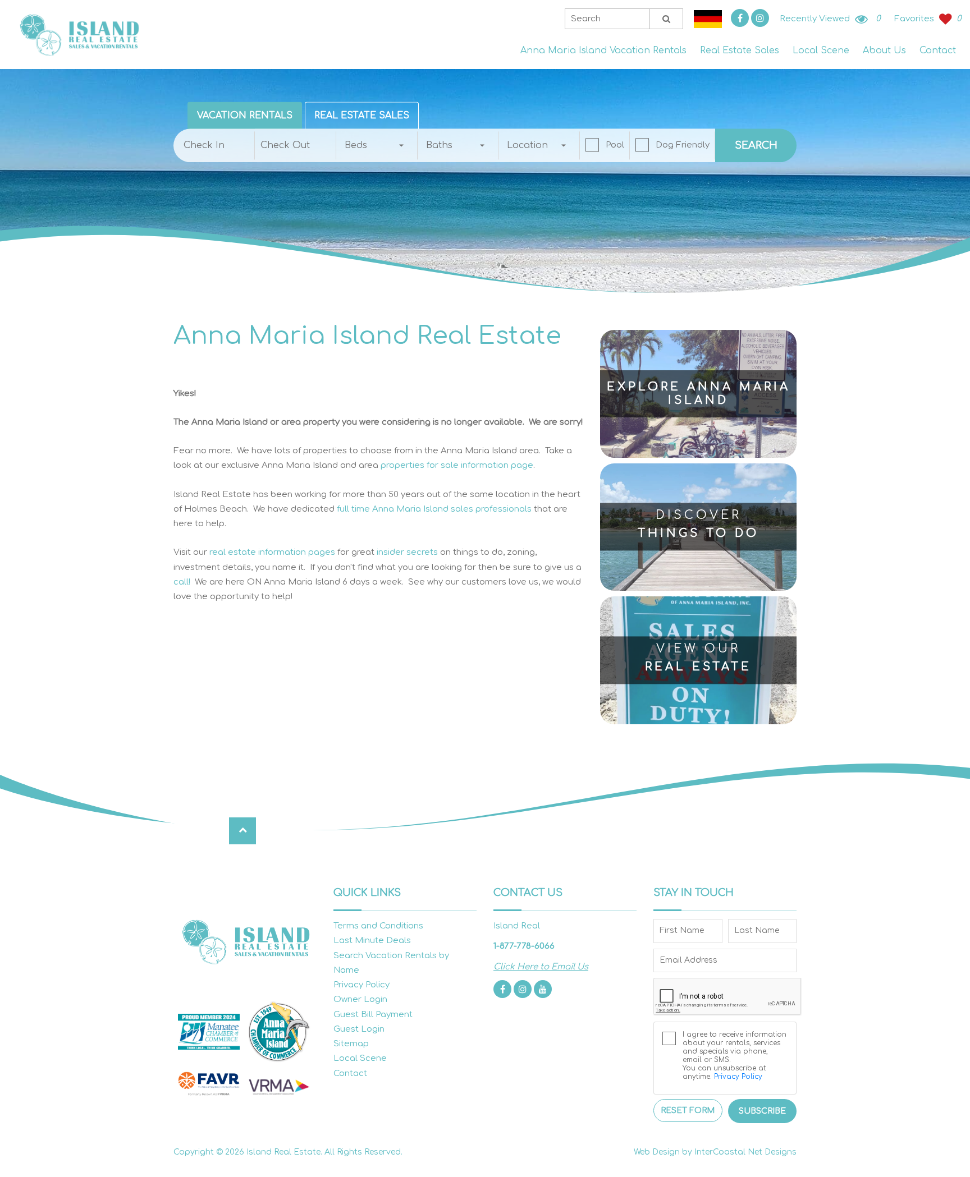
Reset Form (688, 1110)
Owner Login (360, 999)
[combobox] (377, 145)
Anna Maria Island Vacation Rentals (603, 50)
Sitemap (351, 1044)
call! (181, 582)
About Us (884, 50)
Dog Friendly (683, 145)
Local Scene (821, 50)
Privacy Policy (361, 985)
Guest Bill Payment (373, 1014)
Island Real (78, 34)
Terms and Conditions (378, 926)
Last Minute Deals (372, 940)
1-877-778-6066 (524, 946)
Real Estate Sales (739, 50)
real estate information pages (272, 552)
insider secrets (407, 552)
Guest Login (359, 1029)
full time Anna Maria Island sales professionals (434, 509)
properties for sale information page (457, 465)
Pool (615, 145)
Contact (937, 50)
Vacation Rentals (244, 116)
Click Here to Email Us (540, 967)
